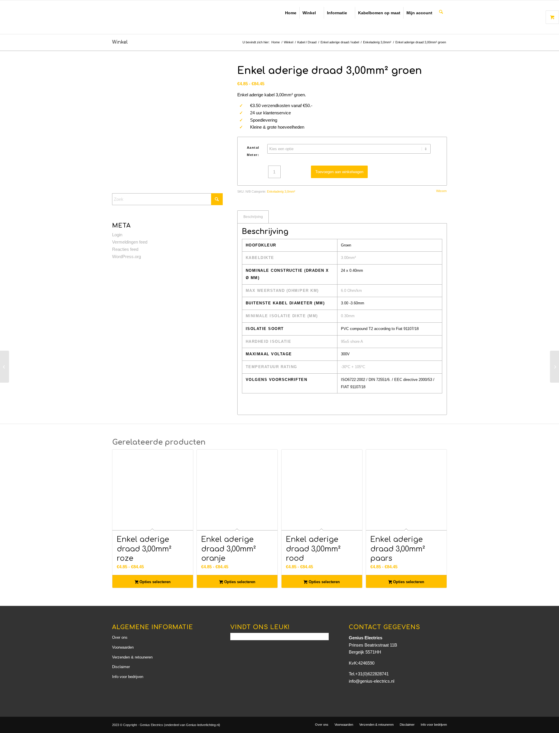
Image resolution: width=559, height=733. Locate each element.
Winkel (309, 12)
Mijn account (419, 12)
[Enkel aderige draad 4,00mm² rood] (554, 367)
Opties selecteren (154, 582)
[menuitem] (441, 12)
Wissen (441, 191)
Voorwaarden (123, 647)
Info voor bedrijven (127, 677)
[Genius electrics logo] (153, 17)
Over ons (120, 637)
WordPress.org (126, 256)
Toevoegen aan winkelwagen (339, 172)
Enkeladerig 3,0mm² (281, 191)
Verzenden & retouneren (132, 657)
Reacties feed (125, 249)
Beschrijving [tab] (253, 217)
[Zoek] (441, 12)
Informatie (337, 12)
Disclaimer (121, 667)
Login (117, 234)
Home (290, 12)
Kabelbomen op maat (379, 12)
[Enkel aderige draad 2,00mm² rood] (4, 367)
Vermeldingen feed (129, 241)
